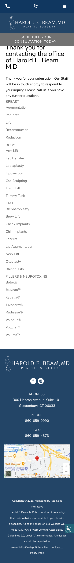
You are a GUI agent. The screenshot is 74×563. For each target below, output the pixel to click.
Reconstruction (17, 130)
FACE (10, 203)
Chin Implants (16, 231)
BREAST (12, 101)
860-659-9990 (37, 420)
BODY (10, 145)
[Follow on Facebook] (33, 381)
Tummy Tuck (15, 195)
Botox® (11, 282)
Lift (8, 122)
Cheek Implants (18, 224)
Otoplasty (13, 261)
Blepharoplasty (17, 209)
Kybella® (13, 297)
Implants (12, 115)
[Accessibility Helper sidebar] (69, 528)
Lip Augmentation (19, 246)
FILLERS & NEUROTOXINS (26, 276)
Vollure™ (13, 327)
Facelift (11, 239)
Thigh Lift (13, 188)
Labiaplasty (15, 165)
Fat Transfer (15, 158)
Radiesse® (14, 312)
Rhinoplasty (15, 269)
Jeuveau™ (13, 289)
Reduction (13, 137)
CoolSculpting (16, 181)
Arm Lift (12, 150)
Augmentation (17, 107)
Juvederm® (14, 305)
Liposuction (14, 173)
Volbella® (13, 320)
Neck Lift (12, 254)
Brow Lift (13, 216)
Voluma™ (13, 335)
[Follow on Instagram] (41, 381)
